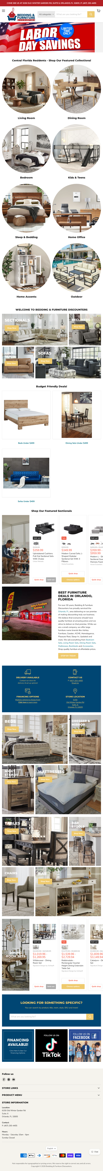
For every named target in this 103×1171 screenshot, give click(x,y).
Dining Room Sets (88, 643)
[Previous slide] (7, 37)
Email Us (75, 683)
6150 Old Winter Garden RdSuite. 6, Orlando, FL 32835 (75, 703)
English (50, 1148)
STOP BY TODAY (68, 656)
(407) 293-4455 (76, 680)
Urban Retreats (38, 561)
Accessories (88, 646)
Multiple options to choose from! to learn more (27, 701)
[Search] (91, 14)
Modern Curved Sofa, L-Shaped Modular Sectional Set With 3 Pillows (72, 557)
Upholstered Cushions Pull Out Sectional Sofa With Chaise (43, 556)
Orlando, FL (63, 611)
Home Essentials (68, 564)
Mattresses (63, 646)
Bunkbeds (73, 646)
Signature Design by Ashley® (43, 966)
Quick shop (38, 580)
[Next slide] (95, 37)
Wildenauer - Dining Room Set (42, 961)
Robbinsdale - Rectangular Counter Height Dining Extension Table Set (72, 964)
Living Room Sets (71, 643)
